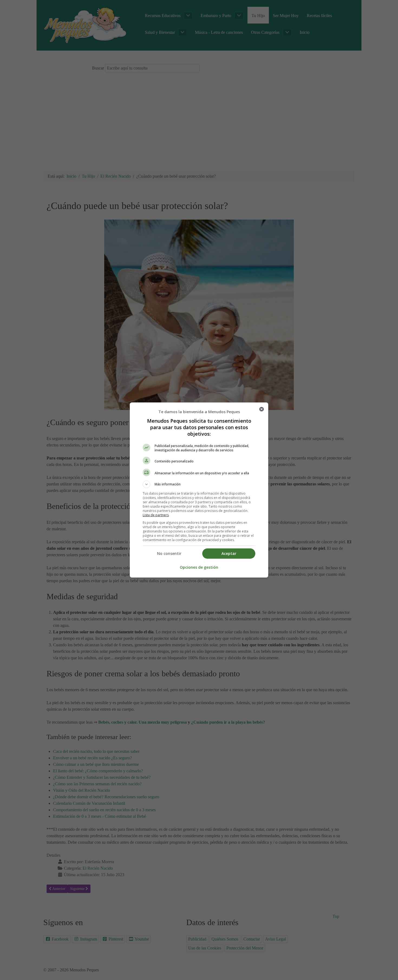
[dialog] (199, 490)
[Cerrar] (261, 409)
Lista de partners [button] (156, 515)
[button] (199, 484)
